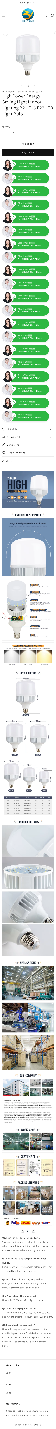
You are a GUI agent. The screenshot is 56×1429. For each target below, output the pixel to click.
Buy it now (28, 152)
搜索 (8, 1399)
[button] (3, 15)
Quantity (6, 126)
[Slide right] (34, 86)
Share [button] (9, 487)
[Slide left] (21, 86)
